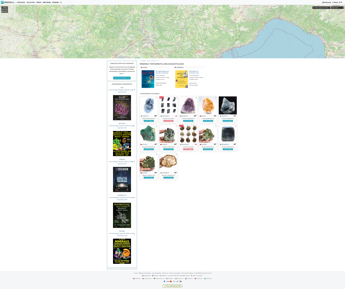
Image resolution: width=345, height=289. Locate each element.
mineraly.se (209, 278)
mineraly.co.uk (148, 278)
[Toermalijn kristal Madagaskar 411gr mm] (168, 105)
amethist (184, 116)
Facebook (155, 275)
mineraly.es (180, 278)
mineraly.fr (137, 278)
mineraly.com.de (159, 278)
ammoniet (185, 144)
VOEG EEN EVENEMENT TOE (122, 78)
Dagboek (143, 60)
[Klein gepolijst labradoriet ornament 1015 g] (228, 133)
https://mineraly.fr (198, 275)
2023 (148, 60)
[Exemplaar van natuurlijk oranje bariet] (208, 105)
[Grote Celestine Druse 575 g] (228, 105)
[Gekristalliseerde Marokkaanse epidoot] (168, 133)
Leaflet (328, 57)
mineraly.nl (190, 278)
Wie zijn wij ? (165, 273)
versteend (165, 173)
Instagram (163, 275)
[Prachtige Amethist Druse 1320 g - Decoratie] (188, 105)
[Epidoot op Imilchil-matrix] (149, 162)
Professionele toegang (187, 273)
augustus (154, 60)
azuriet (144, 144)
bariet (203, 116)
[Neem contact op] (60, 2)
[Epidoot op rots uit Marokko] (208, 133)
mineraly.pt (199, 278)
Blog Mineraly (147, 275)
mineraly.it (170, 278)
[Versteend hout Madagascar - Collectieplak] (168, 162)
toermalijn (165, 116)
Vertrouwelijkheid (156, 273)
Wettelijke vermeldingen (145, 273)
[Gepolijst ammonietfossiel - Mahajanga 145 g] (188, 133)
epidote (164, 144)
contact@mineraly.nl (184, 275)
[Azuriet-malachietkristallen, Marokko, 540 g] (149, 133)
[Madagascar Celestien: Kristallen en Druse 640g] (149, 105)
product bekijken (148, 121)
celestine (145, 116)
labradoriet (225, 144)
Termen (135, 273)
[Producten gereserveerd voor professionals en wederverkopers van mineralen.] (176, 116)
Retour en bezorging (175, 273)
